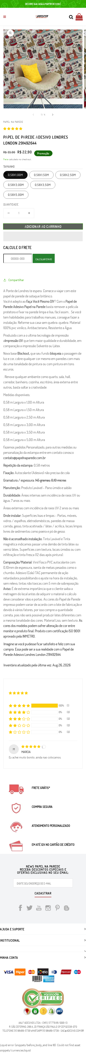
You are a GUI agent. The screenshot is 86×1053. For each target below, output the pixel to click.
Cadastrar (43, 893)
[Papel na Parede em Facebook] (20, 908)
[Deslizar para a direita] (52, 114)
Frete (6, 159)
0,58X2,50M (68, 175)
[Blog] (66, 908)
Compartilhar (16, 280)
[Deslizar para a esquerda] (33, 114)
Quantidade (11, 204)
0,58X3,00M (16, 185)
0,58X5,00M (16, 195)
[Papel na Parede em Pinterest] (57, 908)
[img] (31, 746)
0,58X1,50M (41, 175)
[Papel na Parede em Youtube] (39, 908)
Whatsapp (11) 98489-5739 (45, 1030)
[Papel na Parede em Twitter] (29, 908)
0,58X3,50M (43, 185)
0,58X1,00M (15, 175)
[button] (12, 128)
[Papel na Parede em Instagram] (48, 908)
